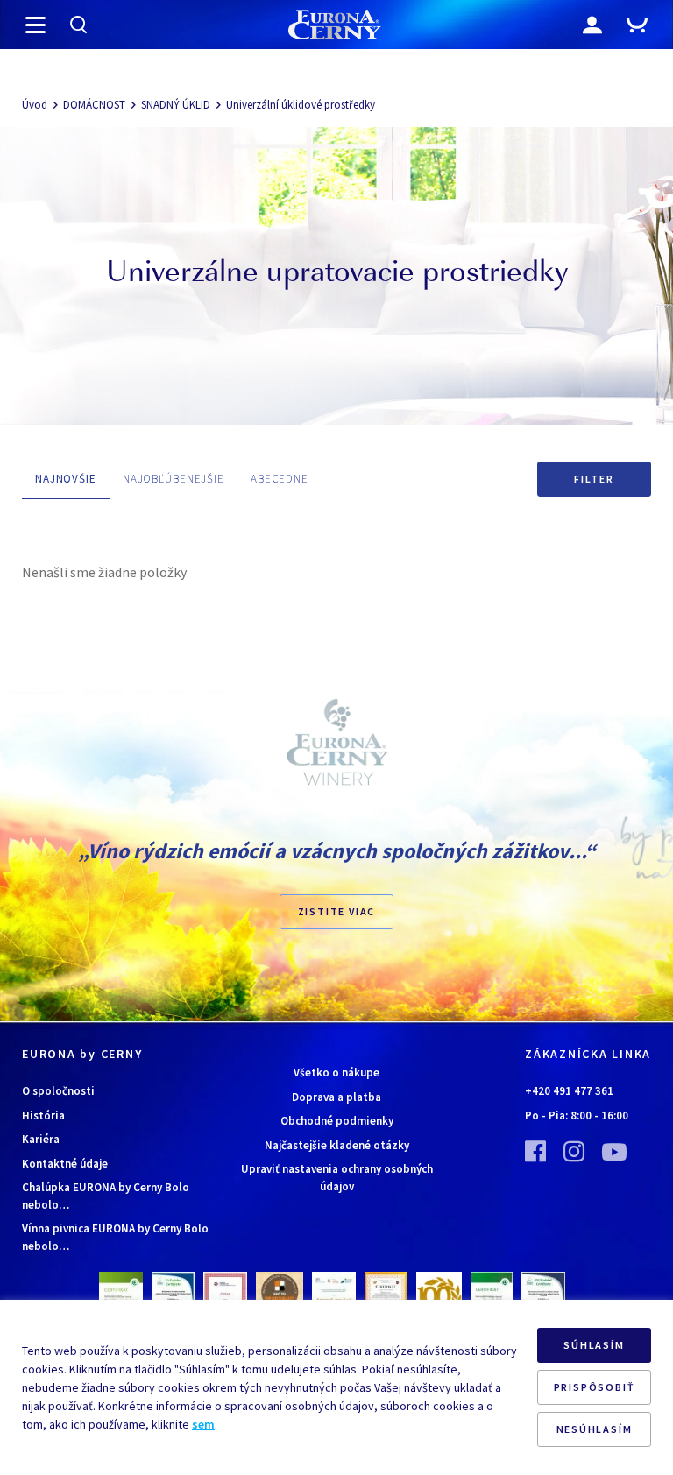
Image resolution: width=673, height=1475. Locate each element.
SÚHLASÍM (593, 1344)
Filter (594, 478)
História (43, 1115)
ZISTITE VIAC (337, 911)
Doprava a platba (336, 1097)
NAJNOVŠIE (65, 478)
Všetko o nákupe (336, 1072)
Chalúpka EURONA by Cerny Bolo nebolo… (105, 1196)
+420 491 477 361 (569, 1090)
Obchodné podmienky (336, 1120)
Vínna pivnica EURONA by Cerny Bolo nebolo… (115, 1237)
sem (203, 1424)
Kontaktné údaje (65, 1163)
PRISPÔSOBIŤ (594, 1387)
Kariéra (41, 1139)
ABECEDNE (279, 478)
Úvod (34, 104)
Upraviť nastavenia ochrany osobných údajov (337, 1177)
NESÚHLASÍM (594, 1429)
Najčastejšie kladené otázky (337, 1145)
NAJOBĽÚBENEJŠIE (173, 478)
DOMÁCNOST (94, 104)
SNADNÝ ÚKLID (175, 104)
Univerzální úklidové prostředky (300, 104)
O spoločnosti (58, 1090)
